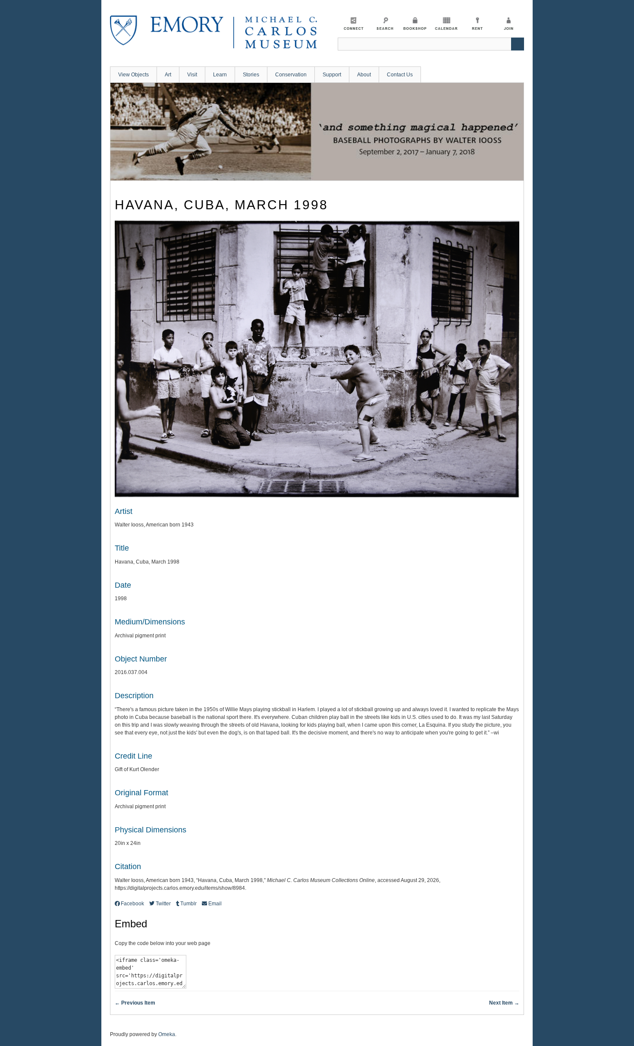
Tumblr (188, 904)
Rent (477, 23)
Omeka (166, 1034)
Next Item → (504, 1003)
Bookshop (415, 23)
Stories (251, 75)
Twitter (163, 904)
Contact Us (400, 75)
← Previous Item (135, 1003)
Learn (220, 75)
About (364, 75)
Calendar (446, 23)
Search (384, 23)
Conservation (291, 75)
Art (168, 75)
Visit (192, 75)
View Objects (133, 75)
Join (508, 23)
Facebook (132, 904)
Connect (353, 23)
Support (332, 75)
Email (214, 904)
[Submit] (517, 44)
